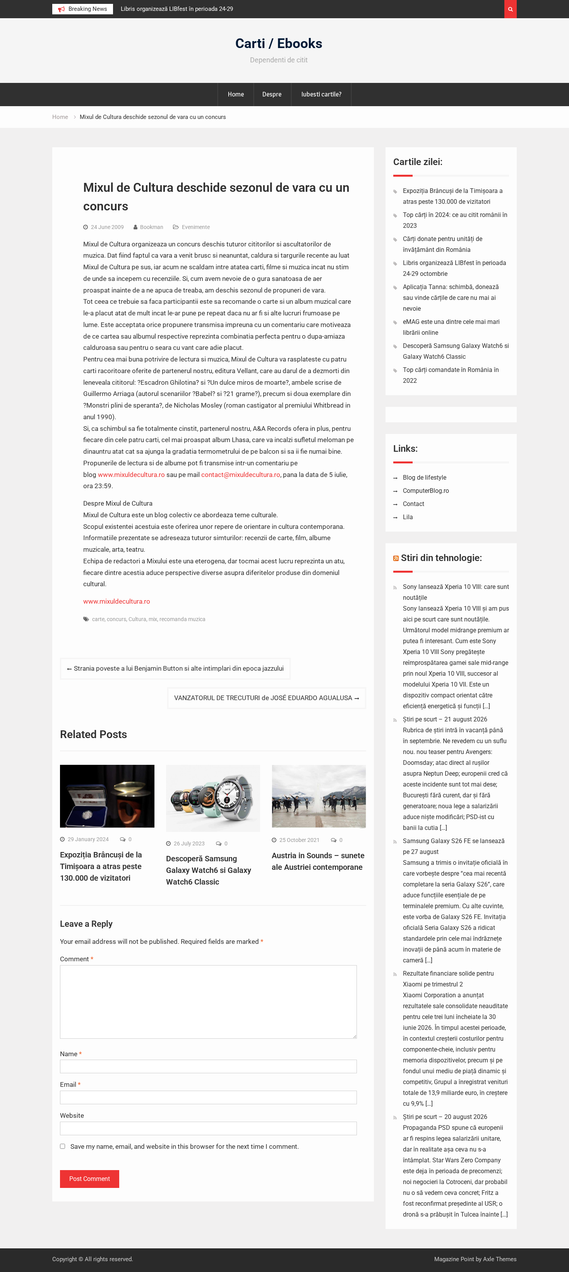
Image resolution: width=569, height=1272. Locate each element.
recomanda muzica (182, 619)
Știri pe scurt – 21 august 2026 (445, 719)
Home (236, 94)
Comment (76, 959)
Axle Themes (500, 1259)
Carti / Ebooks (278, 44)
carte (98, 619)
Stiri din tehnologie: (441, 558)
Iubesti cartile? (321, 94)
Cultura (137, 619)
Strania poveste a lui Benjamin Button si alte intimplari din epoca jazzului (179, 668)
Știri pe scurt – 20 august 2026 (445, 1117)
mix (153, 619)
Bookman (151, 227)
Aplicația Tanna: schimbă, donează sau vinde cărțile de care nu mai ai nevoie (451, 297)
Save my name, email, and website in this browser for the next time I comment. (184, 1146)
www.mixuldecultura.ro (131, 475)
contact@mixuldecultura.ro (240, 475)
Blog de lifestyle (424, 477)
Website (72, 1115)
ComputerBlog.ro (426, 490)
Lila (408, 517)
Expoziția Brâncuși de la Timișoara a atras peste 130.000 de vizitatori (101, 866)
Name (71, 1054)
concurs (116, 619)
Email (70, 1084)
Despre (271, 94)
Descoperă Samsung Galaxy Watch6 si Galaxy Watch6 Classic (208, 870)
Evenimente (196, 227)
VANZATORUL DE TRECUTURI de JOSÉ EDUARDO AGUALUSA (263, 698)
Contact (413, 504)
